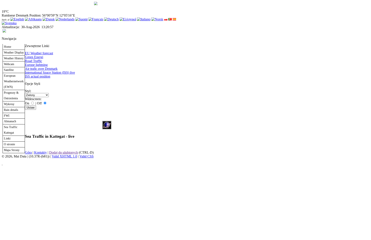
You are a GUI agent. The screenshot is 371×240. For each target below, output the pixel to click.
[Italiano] (144, 19)
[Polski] (165, 19)
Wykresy (9, 104)
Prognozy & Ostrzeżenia (11, 95)
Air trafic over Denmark (41, 68)
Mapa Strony (12, 150)
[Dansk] (49, 19)
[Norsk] (157, 19)
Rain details (11, 110)
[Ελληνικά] (128, 19)
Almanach (10, 121)
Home (7, 46)
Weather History (14, 58)
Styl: (28, 91)
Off (39, 103)
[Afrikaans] (33, 19)
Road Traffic (33, 61)
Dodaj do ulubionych (63, 152)
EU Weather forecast (39, 53)
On (27, 103)
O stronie (9, 144)
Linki (7, 138)
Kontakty (40, 152)
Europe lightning (36, 65)
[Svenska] (9, 23)
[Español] (174, 19)
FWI (6, 115)
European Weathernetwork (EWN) (14, 81)
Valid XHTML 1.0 (64, 156)
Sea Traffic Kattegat (10, 129)
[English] (17, 19)
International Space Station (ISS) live (50, 72)
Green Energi (34, 57)
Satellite (9, 70)
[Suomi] (81, 19)
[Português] (170, 19)
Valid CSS (86, 156)
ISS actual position (37, 76)
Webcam (9, 64)
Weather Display (14, 52)
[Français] (95, 19)
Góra (28, 152)
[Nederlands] (65, 19)
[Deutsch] (111, 19)
